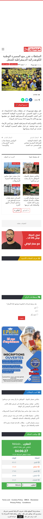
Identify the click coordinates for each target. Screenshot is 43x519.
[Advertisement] (21, 23)
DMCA (26, 500)
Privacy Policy (15, 502)
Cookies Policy (17, 500)
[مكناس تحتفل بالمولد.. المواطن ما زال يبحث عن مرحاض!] (31, 168)
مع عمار (36, 163)
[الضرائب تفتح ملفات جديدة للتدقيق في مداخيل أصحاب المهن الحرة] (12, 190)
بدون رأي (33, 314)
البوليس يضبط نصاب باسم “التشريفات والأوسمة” (9, 143)
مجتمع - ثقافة (5, 64)
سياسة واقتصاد (13, 64)
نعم (35, 308)
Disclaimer (34, 500)
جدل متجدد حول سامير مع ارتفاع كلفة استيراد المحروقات (20, 411)
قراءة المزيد (12, 516)
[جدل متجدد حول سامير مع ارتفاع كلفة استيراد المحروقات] (12, 168)
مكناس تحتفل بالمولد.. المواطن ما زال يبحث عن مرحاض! (20, 399)
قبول (20, 516)
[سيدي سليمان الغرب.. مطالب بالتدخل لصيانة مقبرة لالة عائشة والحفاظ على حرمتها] (31, 190)
